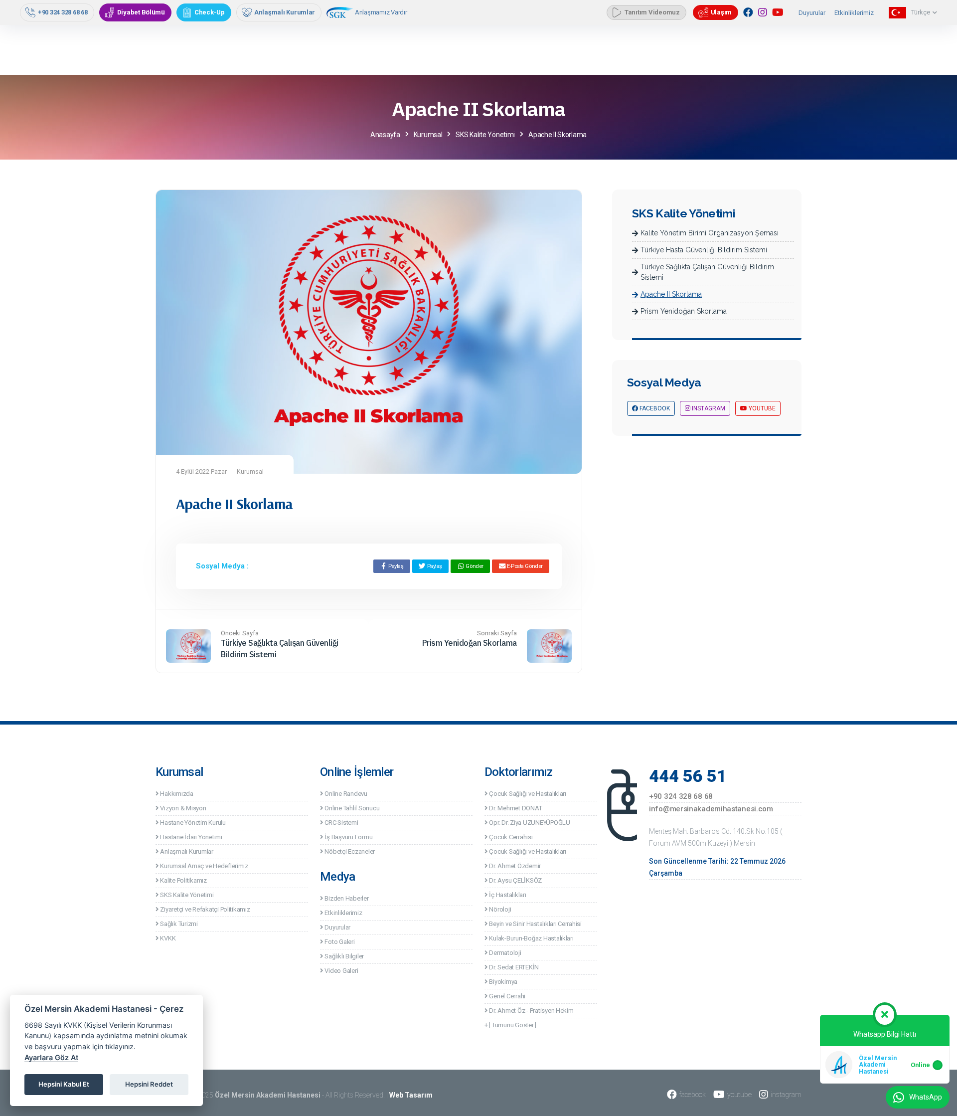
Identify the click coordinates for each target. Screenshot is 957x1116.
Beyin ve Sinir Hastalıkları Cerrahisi (535, 924)
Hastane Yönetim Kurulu (192, 822)
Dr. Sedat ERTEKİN (513, 967)
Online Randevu (345, 793)
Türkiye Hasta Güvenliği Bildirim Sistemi (703, 250)
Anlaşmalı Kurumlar (284, 12)
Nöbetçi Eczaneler (349, 851)
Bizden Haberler (346, 898)
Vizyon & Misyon (182, 808)
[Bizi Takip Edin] (748, 12)
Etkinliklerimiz (854, 12)
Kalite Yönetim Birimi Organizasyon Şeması (709, 233)
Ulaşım (721, 12)
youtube (739, 1095)
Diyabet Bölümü (141, 12)
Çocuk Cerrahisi (510, 837)
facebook (692, 1095)
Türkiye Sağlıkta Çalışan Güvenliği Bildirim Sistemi (707, 272)
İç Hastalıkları (507, 895)
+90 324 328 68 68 (63, 12)
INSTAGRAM (707, 408)
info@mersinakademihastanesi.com (711, 808)
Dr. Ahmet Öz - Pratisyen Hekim (531, 1010)
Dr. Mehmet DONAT (515, 808)
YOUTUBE (761, 408)
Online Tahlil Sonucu (351, 808)
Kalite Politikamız (183, 880)
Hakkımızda (176, 793)
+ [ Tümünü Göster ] (510, 1025)
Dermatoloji (504, 952)
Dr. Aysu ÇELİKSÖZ (515, 880)
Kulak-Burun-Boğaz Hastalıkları (531, 938)
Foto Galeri (339, 941)
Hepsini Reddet (149, 1084)
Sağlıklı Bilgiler (343, 956)
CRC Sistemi (340, 822)
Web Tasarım (411, 1095)
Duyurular (811, 12)
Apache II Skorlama (671, 294)
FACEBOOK (654, 408)
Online (920, 1064)
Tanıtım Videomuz (652, 12)
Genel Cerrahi (506, 996)
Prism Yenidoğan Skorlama (469, 643)
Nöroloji (499, 909)
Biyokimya (502, 981)
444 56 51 (688, 775)
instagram (786, 1095)
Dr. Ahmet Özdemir (514, 866)
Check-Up (209, 12)
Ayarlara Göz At (51, 1057)
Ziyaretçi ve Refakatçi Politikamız (204, 909)
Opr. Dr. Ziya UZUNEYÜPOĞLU (529, 822)
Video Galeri (340, 970)
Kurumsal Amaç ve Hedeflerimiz (203, 866)
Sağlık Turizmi (178, 924)
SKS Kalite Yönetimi (186, 895)
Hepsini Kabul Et (63, 1084)
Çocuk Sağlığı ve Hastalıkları (527, 793)
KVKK (167, 938)
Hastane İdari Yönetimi (190, 837)
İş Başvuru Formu (347, 837)
